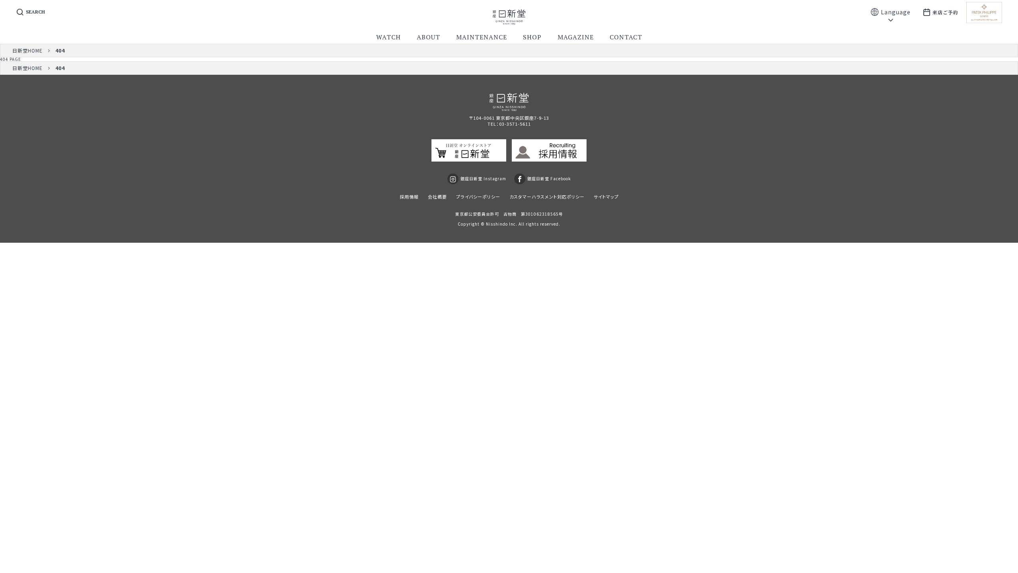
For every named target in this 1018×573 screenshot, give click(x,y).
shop (532, 37)
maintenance (481, 37)
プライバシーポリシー (478, 196)
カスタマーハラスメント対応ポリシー (547, 196)
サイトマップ (606, 196)
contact (626, 37)
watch (388, 37)
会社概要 (437, 196)
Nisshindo (497, 224)
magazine (576, 37)
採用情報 (409, 196)
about (428, 37)
